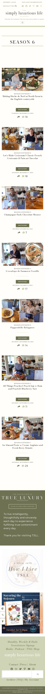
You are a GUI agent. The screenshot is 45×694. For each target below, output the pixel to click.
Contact (13, 664)
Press (23, 664)
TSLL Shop (32, 649)
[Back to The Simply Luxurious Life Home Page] (22, 15)
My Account (32, 680)
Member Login (9, 2)
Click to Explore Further (22, 506)
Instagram (40, 6)
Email (22, 6)
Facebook (26, 6)
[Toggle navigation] (22, 22)
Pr (24, 692)
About (32, 664)
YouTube (37, 6)
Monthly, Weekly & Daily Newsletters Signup (22, 643)
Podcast (19, 649)
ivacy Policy (28, 692)
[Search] (38, 674)
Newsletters (9, 6)
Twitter (30, 6)
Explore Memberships (32, 2)
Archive (10, 680)
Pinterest (33, 6)
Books (9, 649)
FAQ (20, 680)
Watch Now (22, 109)
